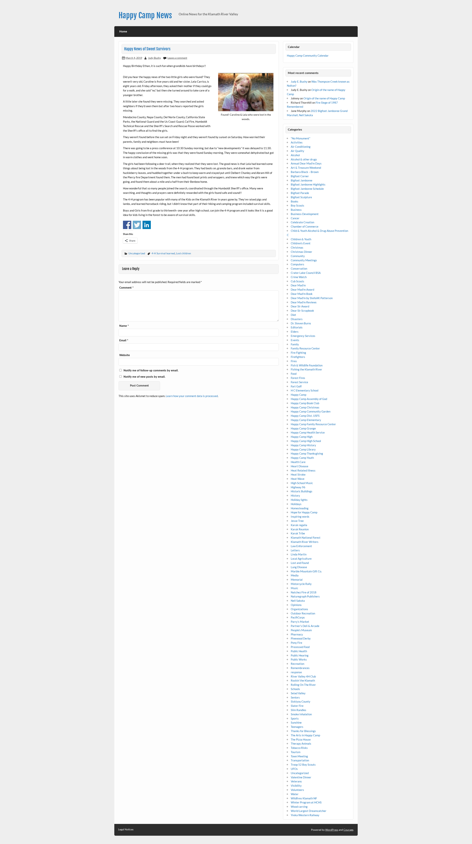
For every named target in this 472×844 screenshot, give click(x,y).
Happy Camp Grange (303, 428)
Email (123, 340)
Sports (295, 718)
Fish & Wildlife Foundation (306, 365)
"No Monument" (300, 138)
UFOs (294, 768)
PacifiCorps (298, 617)
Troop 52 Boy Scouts (303, 764)
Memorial (297, 579)
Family (295, 344)
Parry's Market (300, 621)
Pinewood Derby (301, 638)
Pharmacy (297, 634)
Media (295, 575)
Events (295, 340)
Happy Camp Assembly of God (309, 399)
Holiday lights (299, 499)
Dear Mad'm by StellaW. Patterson (312, 298)
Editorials (297, 327)
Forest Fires (298, 377)
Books (294, 201)
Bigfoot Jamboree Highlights (308, 184)
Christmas (297, 247)
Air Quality (297, 150)
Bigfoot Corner (300, 176)
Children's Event (300, 243)
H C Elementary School (304, 390)
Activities (297, 142)
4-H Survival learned (163, 253)
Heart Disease (299, 466)
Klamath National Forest (305, 537)
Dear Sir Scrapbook (302, 310)
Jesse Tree (297, 520)
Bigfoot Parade (300, 193)
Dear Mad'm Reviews (304, 302)
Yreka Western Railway (305, 815)
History (295, 495)
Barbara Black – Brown (305, 172)
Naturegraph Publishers (305, 596)
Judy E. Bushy (299, 81)
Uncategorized (137, 253)
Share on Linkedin (147, 225)
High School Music (302, 483)
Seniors (295, 697)
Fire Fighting (298, 352)
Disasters (297, 319)
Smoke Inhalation (301, 714)
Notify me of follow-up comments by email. (151, 370)
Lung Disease (299, 567)
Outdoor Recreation (303, 613)
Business (296, 209)
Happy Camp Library (303, 449)
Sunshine (296, 722)
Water (295, 794)
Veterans (296, 781)
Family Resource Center (305, 348)
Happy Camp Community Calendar (308, 55)
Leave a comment (177, 57)
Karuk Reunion (300, 529)
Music (294, 588)
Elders (295, 331)
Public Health (299, 651)
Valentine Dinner (301, 777)
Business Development (305, 214)
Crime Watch (299, 277)
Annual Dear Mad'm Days (306, 163)
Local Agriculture (301, 558)
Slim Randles (298, 710)
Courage (348, 829)
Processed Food (300, 647)
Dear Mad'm (298, 285)
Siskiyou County (300, 701)
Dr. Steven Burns (301, 323)
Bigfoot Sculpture (301, 197)
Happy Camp (298, 394)
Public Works (299, 659)
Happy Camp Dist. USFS (305, 415)
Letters (295, 550)
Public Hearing (299, 655)
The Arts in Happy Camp (305, 735)
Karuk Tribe (298, 533)
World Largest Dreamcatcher (308, 810)
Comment (126, 287)
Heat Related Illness (303, 470)
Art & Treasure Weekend (306, 167)
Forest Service (299, 382)
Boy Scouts (297, 205)
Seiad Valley (298, 693)
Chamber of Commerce (304, 226)
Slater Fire (297, 705)
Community (298, 256)
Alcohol (295, 155)
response (296, 672)
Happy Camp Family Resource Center (313, 424)
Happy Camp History (303, 445)
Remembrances (300, 668)
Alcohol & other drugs (304, 159)
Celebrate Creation (302, 222)
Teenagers (297, 726)
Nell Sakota (298, 600)
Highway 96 (298, 487)
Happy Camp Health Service (308, 432)
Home (123, 31)
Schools (295, 689)
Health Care (298, 462)
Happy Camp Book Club (305, 403)
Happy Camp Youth (302, 457)
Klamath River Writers (304, 541)
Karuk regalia (299, 525)
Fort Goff (296, 386)
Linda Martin (298, 554)
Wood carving (299, 806)
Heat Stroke (298, 474)
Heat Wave (297, 478)
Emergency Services (303, 335)
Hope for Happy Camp (304, 512)
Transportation (300, 760)
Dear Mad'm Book (302, 293)
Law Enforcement (301, 546)
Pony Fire (296, 642)
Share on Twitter (137, 225)
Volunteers (297, 789)
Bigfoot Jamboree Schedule (307, 188)
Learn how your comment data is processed (192, 396)
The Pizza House (301, 739)
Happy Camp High (302, 436)
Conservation (299, 268)
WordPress (331, 829)
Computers (297, 264)
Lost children (183, 253)
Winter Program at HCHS (306, 802)
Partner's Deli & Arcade (305, 626)
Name (124, 326)
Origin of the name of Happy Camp (324, 98)
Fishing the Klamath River (306, 369)
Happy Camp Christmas (305, 407)
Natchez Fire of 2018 (303, 592)
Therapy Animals (301, 743)
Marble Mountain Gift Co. (306, 571)
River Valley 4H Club (303, 676)
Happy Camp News (145, 15)
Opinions (296, 604)
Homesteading (299, 508)
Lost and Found (300, 562)
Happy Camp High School (306, 441)
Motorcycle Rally (301, 583)
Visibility (296, 785)
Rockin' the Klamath (303, 680)
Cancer (295, 218)
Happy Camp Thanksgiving (307, 453)
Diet (293, 314)
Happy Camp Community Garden (310, 411)
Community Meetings (304, 260)
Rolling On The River (303, 684)
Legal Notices (125, 829)
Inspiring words (300, 516)
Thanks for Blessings (303, 731)
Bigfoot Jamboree (301, 180)
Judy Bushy (154, 57)
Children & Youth (301, 239)
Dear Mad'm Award (302, 289)
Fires (294, 361)
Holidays (296, 504)
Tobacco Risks (299, 747)
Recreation (297, 663)
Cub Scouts (297, 281)
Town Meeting (299, 756)
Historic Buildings (301, 491)
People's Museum (301, 630)
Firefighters (298, 356)
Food (293, 373)
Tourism (295, 752)
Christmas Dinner (301, 251)
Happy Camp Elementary (306, 420)
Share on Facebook (127, 225)
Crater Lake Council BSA (306, 272)
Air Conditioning (300, 146)
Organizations (299, 609)
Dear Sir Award (300, 306)
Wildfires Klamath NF (304, 798)
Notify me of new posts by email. (144, 376)
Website (124, 355)
